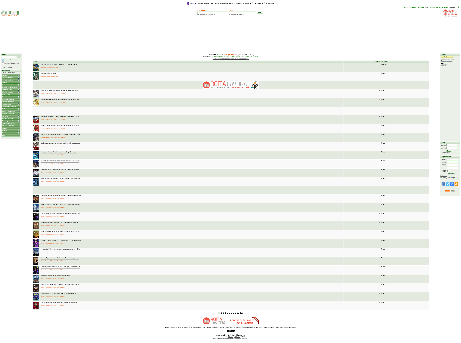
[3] (223, 313)
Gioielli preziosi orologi (9, 106)
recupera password (445, 152)
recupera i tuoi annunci (447, 59)
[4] (225, 313)
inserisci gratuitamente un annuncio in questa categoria (231, 59)
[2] (221, 313)
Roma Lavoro (219, 327)
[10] (238, 313)
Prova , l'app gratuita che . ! (236, 3)
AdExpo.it (232, 341)
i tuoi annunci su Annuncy (241, 338)
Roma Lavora (190, 327)
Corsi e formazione (8, 77)
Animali (4, 130)
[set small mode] (455, 7)
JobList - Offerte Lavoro (178, 327)
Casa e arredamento (8, 97)
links (442, 63)
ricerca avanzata (7, 67)
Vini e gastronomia (8, 101)
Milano (383, 73)
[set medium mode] (456, 7)
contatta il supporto (229, 338)
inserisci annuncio (447, 57)
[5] (227, 313)
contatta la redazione (218, 338)
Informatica (5, 82)
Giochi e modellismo (8, 111)
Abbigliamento (7, 104)
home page (444, 64)
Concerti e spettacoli (244, 56)
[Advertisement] (230, 35)
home (426, 7)
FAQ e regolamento (446, 61)
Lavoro (405, 7)
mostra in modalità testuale (8, 72)
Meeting (253, 56)
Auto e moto (413, 7)
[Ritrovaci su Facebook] (443, 185)
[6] (229, 313)
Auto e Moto (237, 327)
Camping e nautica (8, 121)
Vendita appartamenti (248, 327)
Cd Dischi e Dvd (7, 89)
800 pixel (230, 337)
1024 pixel (237, 337)
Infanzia (4, 128)
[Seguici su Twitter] (448, 185)
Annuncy (293, 327)
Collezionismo (6, 109)
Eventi (4, 133)
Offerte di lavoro (228, 327)
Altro (257, 56)
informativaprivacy (443, 171)
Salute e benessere (8, 125)
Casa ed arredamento (269, 327)
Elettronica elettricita (8, 85)
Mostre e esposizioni (232, 56)
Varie (3, 135)
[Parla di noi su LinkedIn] (452, 185)
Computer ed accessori (283, 327)
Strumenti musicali (8, 113)
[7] (231, 313)
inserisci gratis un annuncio (439, 7)
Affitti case (258, 327)
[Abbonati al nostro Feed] (456, 185)
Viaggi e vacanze (7, 118)
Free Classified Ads (208, 327)
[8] (233, 313)
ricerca (451, 7)
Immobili (421, 7)
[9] (235, 313)
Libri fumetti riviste (8, 92)
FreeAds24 (198, 327)
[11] (241, 313)
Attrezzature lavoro (8, 80)
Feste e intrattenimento (218, 56)
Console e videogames (9, 87)
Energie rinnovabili (8, 99)
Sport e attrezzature (8, 123)
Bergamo (384, 64)
